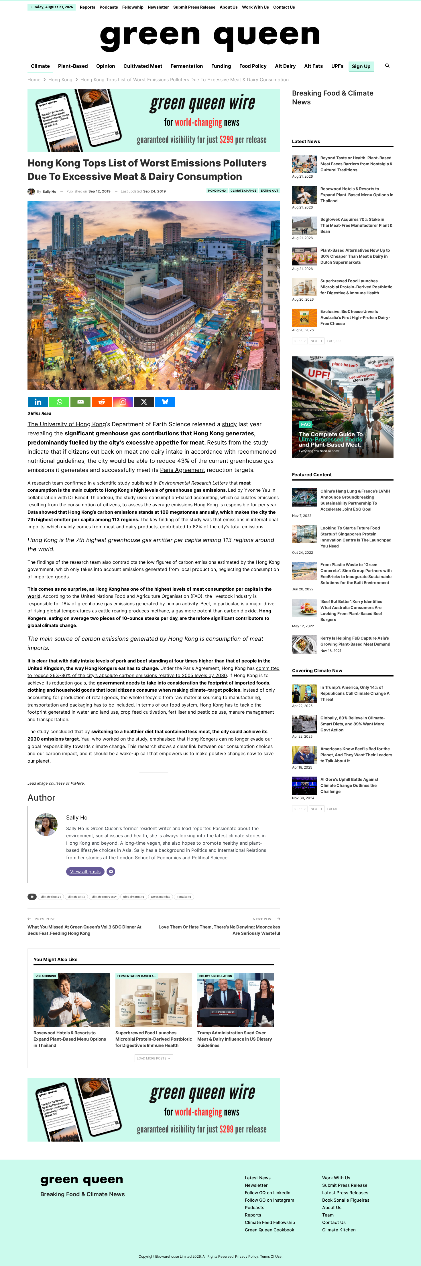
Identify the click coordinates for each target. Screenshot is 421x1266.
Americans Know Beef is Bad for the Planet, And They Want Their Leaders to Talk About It (356, 754)
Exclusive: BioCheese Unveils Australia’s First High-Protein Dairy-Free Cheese (355, 317)
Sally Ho (76, 817)
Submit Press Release (194, 7)
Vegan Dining (46, 976)
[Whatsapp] (59, 402)
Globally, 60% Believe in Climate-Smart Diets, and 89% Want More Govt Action (352, 723)
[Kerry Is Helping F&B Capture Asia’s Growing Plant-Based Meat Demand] (304, 644)
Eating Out (269, 190)
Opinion (105, 66)
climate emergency (104, 896)
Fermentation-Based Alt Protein (137, 976)
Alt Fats (313, 66)
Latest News (258, 1177)
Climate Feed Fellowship (270, 1222)
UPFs (337, 66)
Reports (87, 7)
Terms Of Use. (271, 1256)
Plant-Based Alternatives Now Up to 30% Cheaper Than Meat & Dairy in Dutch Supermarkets (355, 256)
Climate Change (243, 190)
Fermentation (187, 66)
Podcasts (109, 7)
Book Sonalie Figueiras (345, 1200)
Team (328, 1215)
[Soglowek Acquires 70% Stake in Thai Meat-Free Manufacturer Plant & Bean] (304, 226)
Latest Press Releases (345, 1192)
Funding (221, 66)
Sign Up (361, 66)
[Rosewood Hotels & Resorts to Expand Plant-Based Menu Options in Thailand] (72, 1000)
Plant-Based (73, 66)
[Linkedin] (38, 402)
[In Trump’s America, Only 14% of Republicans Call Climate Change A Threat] (304, 693)
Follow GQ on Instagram (269, 1200)
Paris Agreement (182, 470)
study (229, 424)
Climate (40, 66)
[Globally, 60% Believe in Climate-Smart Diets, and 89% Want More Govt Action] (304, 724)
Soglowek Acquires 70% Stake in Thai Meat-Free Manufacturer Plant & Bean (356, 225)
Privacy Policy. (247, 1256)
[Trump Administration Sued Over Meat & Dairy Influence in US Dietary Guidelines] (235, 1000)
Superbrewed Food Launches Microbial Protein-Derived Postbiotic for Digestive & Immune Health (356, 286)
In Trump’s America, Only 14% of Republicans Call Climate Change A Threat (354, 693)
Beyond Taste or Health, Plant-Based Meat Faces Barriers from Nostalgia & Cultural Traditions (356, 163)
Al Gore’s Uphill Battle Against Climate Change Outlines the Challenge (349, 785)
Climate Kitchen (339, 1230)
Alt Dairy (285, 66)
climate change (51, 896)
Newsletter (158, 7)
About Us (229, 7)
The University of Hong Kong (66, 424)
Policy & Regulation (215, 976)
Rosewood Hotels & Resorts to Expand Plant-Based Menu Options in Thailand (357, 194)
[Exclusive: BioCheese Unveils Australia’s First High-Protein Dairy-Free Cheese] (304, 318)
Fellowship (132, 7)
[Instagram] (123, 402)
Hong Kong (217, 190)
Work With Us (255, 7)
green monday (160, 896)
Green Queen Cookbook (269, 1230)
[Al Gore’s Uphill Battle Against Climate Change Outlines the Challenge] (304, 786)
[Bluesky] (165, 402)
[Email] (80, 402)
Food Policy (253, 66)
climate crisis (76, 896)
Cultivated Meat (142, 66)
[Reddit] (102, 402)
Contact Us (284, 7)
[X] (144, 402)
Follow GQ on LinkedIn (267, 1192)
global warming (133, 896)
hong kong (184, 896)
